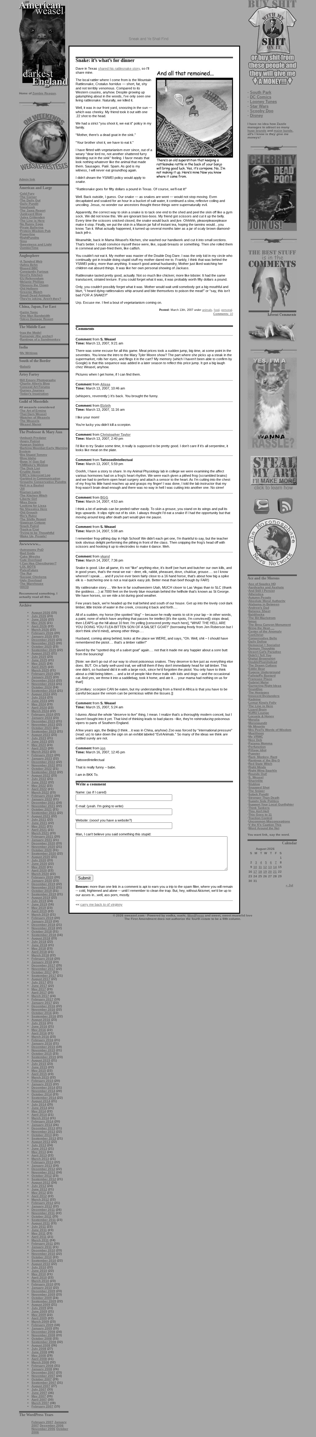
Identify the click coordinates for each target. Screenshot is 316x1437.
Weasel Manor (30, 424)
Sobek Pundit (258, 794)
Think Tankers (259, 807)
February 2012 (42, 1202)
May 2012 (38, 1192)
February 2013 (42, 1162)
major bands (283, 130)
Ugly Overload (31, 580)
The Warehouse (32, 583)
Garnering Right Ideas (264, 685)
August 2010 (40, 1264)
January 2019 (41, 921)
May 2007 (38, 1396)
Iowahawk (27, 207)
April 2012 (39, 1196)
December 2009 (43, 1291)
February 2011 (42, 1243)
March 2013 (40, 1158)
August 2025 (40, 653)
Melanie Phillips (32, 281)
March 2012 (40, 1199)
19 (265, 871)
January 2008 (41, 1369)
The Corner (28, 197)
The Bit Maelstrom (262, 618)
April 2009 (39, 1318)
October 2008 (41, 1338)
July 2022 (38, 778)
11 (260, 867)
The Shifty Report (33, 519)
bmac (252, 621)
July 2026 (38, 616)
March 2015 (40, 1077)
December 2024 (43, 680)
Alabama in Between (263, 604)
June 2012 (39, 1189)
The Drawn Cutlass (262, 665)
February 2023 (42, 755)
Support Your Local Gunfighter (271, 804)
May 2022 (38, 785)
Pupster (254, 753)
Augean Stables (32, 444)
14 (275, 867)
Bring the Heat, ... (261, 628)
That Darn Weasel (33, 414)
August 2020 (40, 856)
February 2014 (42, 1121)
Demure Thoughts (261, 648)
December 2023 (43, 721)
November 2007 (43, 1375)
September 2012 (43, 1179)
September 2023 (43, 731)
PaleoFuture (29, 570)
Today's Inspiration (34, 393)
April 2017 (39, 992)
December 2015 (43, 1046)
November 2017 (43, 968)
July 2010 (38, 1267)
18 (260, 871)
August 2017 (40, 979)
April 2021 (39, 829)
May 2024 (38, 704)
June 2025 (39, 660)
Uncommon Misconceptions (269, 821)
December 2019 (43, 884)
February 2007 (42, 1406)
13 (270, 867)
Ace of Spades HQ (262, 584)
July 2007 (38, 1389)
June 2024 (39, 700)
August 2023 (40, 734)
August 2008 (40, 1345)
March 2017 (40, 996)
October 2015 (41, 1053)
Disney (256, 115)
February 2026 (42, 633)
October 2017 (41, 972)
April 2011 (39, 1236)
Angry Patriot (30, 441)
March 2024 (40, 711)
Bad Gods (27, 553)
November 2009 (43, 1294)
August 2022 (40, 775)
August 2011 (40, 1223)
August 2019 (40, 897)
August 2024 (40, 694)
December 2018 (43, 924)
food (216, 309)
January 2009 (41, 1328)
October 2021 (41, 809)
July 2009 (38, 1308)
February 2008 (42, 1365)
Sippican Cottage (33, 522)
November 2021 (43, 806)
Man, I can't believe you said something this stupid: (113, 834)
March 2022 (40, 792)
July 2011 (38, 1226)
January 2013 (41, 1165)
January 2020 (41, 880)
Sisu (23, 241)
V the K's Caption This (264, 824)
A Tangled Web (31, 261)
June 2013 (39, 1148)
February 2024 (42, 714)
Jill (22, 488)
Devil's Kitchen (31, 275)
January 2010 (41, 1287)
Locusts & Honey (261, 716)
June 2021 (39, 823)
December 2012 (43, 1169)
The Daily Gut (30, 200)
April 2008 (39, 1359)
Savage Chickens (33, 577)
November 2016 (43, 1009)
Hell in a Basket (32, 485)
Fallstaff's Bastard (262, 675)
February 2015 (42, 1080)
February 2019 (42, 918)
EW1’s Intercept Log (35, 475)
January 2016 (41, 1043)
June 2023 (39, 741)
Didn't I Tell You (259, 655)
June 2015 (39, 1067)
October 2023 (41, 728)
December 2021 (43, 802)
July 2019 (38, 901)
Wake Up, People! (33, 536)
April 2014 (39, 1114)
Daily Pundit (29, 203)
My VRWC (255, 736)
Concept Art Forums (35, 387)
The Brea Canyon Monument (269, 624)
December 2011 (43, 1209)
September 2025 (43, 650)
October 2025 (41, 646)
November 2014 (43, 1091)
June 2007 (39, 1392)
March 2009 (40, 1321)
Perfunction (257, 746)
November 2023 (43, 724)
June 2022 (39, 782)
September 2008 (43, 1342)
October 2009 (41, 1297)
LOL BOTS (28, 566)
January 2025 (41, 677)
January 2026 (41, 636)
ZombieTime (29, 247)
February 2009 (42, 1325)
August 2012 (40, 1182)
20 (270, 871)
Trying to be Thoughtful (37, 532)
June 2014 (39, 1108)
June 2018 (39, 945)
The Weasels (30, 420)
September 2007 (43, 1382)
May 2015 (38, 1070)
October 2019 (41, 890)
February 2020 (42, 877)
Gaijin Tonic (29, 312)
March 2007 (40, 1403)
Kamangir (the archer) (36, 336)
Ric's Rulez (28, 515)
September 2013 (43, 1138)
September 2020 (43, 853)
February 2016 (42, 1040)
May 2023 (38, 745)
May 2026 (38, 622)
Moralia (254, 719)
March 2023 (40, 751)
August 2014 (40, 1101)
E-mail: (81, 806)
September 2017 (43, 975)
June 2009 (39, 1311)
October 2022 (41, 768)
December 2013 (43, 1128)
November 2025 (43, 643)
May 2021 (38, 826)
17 (255, 871)
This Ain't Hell (258, 811)
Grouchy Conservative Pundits (43, 482)
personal (226, 309)
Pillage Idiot (257, 750)
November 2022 (43, 765)
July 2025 (38, 656)
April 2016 (39, 1033)
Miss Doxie (28, 502)
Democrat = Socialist (264, 645)
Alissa (105, 384)
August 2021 (40, 816)
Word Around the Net (263, 828)
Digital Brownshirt (261, 658)
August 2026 (40, 612)
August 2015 (40, 1060)
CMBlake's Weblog (34, 465)
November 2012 (43, 1172)
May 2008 (38, 1355)
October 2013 (41, 1135)
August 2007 (40, 1386)
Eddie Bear (256, 668)
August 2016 (40, 1019)
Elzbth (105, 405)
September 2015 (43, 1057)
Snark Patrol (29, 526)
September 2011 (43, 1219)
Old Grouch (28, 512)
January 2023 (41, 758)
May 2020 (38, 867)
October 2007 (41, 1379)
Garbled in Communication (40, 478)
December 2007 (43, 1372)
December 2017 (43, 965)
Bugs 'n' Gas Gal (32, 461)
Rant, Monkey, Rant (262, 757)
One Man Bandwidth (35, 315)
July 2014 (38, 1104)
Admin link (27, 179)
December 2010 (43, 1250)
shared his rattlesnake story (119, 68)
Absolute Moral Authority (266, 601)
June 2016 (39, 1026)
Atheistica (256, 594)
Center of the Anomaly (265, 631)
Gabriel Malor (258, 682)
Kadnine (254, 699)
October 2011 (41, 1216)
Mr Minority (256, 726)
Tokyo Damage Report (36, 319)
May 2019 (38, 907)
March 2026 (40, 629)
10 (255, 867)
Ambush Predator (33, 437)
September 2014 (43, 1097)
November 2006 (43, 1429)
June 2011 (39, 1230)
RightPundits (29, 237)
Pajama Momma (260, 743)
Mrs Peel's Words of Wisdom (269, 729)
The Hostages (258, 692)
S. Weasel (256, 777)
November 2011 (43, 1213)
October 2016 (41, 1013)
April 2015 (39, 1074)
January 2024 (41, 717)
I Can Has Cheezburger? (38, 563)
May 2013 (38, 1152)
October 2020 (41, 850)
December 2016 (43, 1006)
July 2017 (38, 982)
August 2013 (40, 1141)
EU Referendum (32, 278)
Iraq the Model (30, 332)
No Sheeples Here (33, 509)
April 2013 (39, 1155)
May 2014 (38, 1111)
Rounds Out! (257, 774)
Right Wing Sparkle (262, 770)
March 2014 (40, 1118)
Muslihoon (256, 733)
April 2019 (39, 911)
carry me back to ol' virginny (101, 904)
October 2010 (41, 1257)
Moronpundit (257, 723)
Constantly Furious (34, 271)
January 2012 (41, 1206)
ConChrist (255, 634)
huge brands (256, 130)
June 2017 (39, 985)
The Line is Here (32, 220)
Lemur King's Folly (262, 702)
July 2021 (38, 819)
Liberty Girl (28, 498)
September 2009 (43, 1301)
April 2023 (39, 748)
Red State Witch (260, 763)
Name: (80, 792)
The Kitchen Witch (33, 495)
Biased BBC (29, 268)
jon (103, 748)
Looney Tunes (263, 101)
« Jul (289, 885)
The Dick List (30, 468)
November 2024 (43, 684)
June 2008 (39, 1352)
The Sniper (256, 791)
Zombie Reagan (44, 93)
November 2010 (43, 1253)
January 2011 (41, 1247)
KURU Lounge (258, 712)
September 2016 (43, 1016)
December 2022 (43, 762)
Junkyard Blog (31, 214)
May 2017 (38, 989)
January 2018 (41, 962)
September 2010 (43, 1260)
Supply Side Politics (263, 801)
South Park (260, 92)
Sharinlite (255, 780)
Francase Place (260, 679)
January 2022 (41, 799)
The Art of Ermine (33, 410)
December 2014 (43, 1087)
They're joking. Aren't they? (40, 298)
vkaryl (105, 556)
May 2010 (38, 1274)
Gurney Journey (32, 390)
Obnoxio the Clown (34, 285)
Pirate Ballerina (32, 227)
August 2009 (40, 1304)
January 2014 (41, 1124)
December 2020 (43, 843)
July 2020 (38, 860)
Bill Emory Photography (38, 380)
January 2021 (41, 840)
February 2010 (42, 1284)
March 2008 (40, 1362)
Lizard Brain (257, 709)
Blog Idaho (28, 458)
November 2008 (43, 1335)
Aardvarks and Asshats (266, 587)
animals (207, 309)
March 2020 (40, 873)
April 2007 (39, 1399)
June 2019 (39, 904)
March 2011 (40, 1240)
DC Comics (260, 97)
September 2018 (43, 935)
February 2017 (42, 999)
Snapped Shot (258, 787)
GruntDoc (255, 689)
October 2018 (41, 931)
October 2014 (41, 1094)
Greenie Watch (31, 292)
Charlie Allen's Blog (35, 383)
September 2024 (43, 690)
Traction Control (260, 818)
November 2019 (43, 887)
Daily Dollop (257, 641)
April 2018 (39, 951)
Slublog (254, 784)
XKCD (24, 587)
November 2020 (43, 846)
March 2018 (40, 955)
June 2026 (39, 619)
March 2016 (40, 1036)
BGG (104, 497)
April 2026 (39, 626)
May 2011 (38, 1233)
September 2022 (43, 772)
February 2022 (42, 795)
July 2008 (38, 1348)
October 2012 (41, 1175)
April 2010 (39, 1277)
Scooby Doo (261, 111)
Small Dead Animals (35, 295)
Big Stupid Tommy (33, 454)
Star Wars (259, 106)
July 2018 (38, 941)
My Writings (29, 353)
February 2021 (42, 836)
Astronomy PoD (32, 549)
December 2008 (43, 1331)
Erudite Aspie (30, 471)
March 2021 (40, 833)
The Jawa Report (32, 210)
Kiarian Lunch (30, 492)
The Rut (25, 573)
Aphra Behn (29, 264)
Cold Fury (27, 193)
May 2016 (38, 1029)
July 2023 (38, 738)
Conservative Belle (262, 638)
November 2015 (43, 1050)
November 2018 (43, 928)
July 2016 (38, 1023)
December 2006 (52, 1425)
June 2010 (39, 1270)
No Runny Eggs (31, 224)
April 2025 (39, 667)
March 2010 (40, 1281)
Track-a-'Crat (29, 529)
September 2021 (43, 812)
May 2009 (38, 1314)
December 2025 (43, 639)
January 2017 (41, 1002)
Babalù (25, 366)
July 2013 (38, 1145)
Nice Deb (255, 740)
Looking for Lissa (33, 505)
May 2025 (38, 663)
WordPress (195, 915)
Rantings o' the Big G (264, 760)
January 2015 (41, 1084)
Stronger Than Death (263, 797)
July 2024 (38, 697)
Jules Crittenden (32, 217)
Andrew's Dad (258, 607)
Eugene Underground (264, 672)
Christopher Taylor (115, 434)
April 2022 (39, 789)
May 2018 (38, 948)
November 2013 (43, 1131)
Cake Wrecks (30, 556)
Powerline (27, 234)
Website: (82, 820)
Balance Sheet (259, 611)
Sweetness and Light (36, 244)
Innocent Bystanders (264, 696)
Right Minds (257, 767)
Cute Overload (31, 560)
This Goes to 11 (260, 814)
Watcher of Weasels (35, 417)
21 (275, 871)
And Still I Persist (261, 590)
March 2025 (40, 670)
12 (265, 867)
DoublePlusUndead (262, 662)
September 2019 (43, 894)
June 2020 (39, 863)
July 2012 (38, 1186)
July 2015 (38, 1063)
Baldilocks (256, 614)
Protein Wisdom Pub (35, 231)
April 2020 (39, 870)
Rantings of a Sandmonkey (40, 339)
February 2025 (42, 673)
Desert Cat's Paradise (264, 651)
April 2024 (39, 707)
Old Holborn (29, 288)
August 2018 (40, 938)
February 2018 (42, 958)
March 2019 (40, 914)
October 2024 (41, 687)
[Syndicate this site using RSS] (285, 513)
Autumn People (259, 597)
